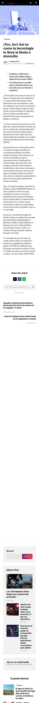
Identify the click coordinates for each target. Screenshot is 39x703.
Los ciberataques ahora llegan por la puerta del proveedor (17, 594)
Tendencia (7, 39)
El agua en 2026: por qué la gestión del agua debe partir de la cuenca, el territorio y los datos (25, 693)
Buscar (10, 551)
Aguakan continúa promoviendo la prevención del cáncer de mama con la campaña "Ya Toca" (18, 305)
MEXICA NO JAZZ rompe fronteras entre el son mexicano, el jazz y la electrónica (25, 611)
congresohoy (15, 61)
